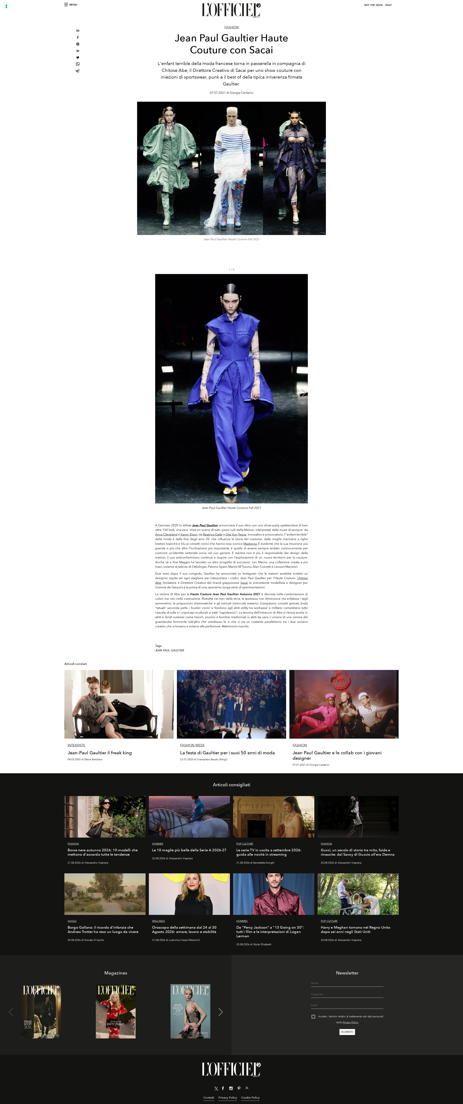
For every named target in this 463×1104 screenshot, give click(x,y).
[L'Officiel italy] (231, 10)
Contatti (208, 1097)
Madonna (250, 543)
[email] (78, 31)
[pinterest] (78, 44)
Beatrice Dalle (212, 534)
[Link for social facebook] (223, 1089)
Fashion (231, 27)
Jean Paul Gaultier (169, 650)
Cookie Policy (250, 1097)
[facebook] (78, 37)
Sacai (244, 583)
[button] (303, 393)
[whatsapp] (78, 64)
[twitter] (78, 58)
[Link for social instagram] (231, 1089)
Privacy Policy (350, 1022)
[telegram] (78, 71)
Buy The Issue (373, 5)
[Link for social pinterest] (239, 1089)
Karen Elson (188, 534)
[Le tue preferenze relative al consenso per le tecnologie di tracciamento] (6, 6)
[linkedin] (78, 51)
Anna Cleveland (166, 534)
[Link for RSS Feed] (247, 1088)
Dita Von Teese (236, 534)
